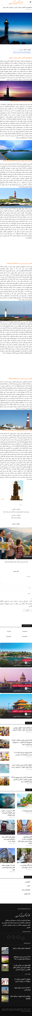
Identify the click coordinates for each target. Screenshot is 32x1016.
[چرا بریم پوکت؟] (24, 801)
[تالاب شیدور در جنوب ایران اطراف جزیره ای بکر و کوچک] (7, 801)
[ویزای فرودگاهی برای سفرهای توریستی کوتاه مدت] (7, 827)
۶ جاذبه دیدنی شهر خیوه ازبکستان (22, 989)
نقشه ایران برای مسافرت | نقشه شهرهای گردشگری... (16, 562)
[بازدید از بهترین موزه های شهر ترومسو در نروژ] (7, 855)
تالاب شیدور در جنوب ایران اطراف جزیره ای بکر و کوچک (8, 813)
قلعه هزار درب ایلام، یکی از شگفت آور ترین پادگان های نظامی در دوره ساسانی (21, 967)
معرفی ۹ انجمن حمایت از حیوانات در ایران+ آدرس (22, 980)
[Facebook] (23, 939)
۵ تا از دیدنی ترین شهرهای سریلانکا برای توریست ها (22, 958)
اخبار (28, 886)
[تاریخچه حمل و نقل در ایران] (5, 950)
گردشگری (27, 894)
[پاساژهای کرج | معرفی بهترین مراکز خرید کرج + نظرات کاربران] (4, 731)
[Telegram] (9, 939)
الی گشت (26, 1011)
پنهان (21, 49)
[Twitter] (18, 939)
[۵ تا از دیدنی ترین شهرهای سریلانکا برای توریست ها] (5, 959)
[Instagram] (13, 939)
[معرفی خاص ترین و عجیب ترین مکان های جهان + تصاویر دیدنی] (4, 768)
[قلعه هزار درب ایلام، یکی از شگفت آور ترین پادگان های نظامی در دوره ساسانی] (5, 967)
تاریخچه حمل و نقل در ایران (21, 948)
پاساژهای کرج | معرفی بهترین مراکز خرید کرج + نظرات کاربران (22, 729)
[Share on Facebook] (13, 505)
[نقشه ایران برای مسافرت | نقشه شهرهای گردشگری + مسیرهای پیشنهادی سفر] (16, 543)
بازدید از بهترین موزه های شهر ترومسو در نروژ (8, 867)
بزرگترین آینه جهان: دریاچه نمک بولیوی (20, 997)
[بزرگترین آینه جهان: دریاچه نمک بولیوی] (5, 998)
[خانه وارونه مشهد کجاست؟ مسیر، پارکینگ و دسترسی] (4, 756)
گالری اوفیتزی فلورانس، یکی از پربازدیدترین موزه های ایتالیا (25, 840)
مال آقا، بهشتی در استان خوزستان (26, 866)
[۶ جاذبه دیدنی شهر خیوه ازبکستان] (5, 990)
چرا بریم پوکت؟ (27, 811)
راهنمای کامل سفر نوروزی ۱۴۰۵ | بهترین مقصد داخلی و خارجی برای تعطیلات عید (21, 779)
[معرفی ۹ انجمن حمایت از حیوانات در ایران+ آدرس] (5, 981)
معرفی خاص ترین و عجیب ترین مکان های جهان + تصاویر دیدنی (21, 766)
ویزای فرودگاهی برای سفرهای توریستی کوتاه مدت (8, 839)
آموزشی (27, 882)
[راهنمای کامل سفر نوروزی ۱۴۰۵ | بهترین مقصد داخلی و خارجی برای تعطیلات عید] (4, 781)
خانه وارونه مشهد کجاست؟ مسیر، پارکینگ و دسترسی (23, 754)
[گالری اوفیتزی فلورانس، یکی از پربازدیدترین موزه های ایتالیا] (24, 827)
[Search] (1, 2)
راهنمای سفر (26, 890)
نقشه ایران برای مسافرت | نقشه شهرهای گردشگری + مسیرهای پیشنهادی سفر (22, 742)
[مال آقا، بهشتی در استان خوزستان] (24, 855)
